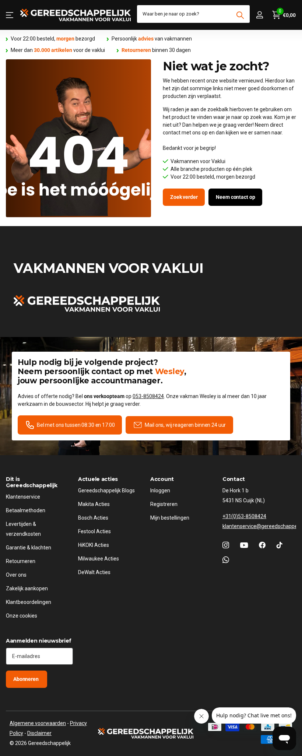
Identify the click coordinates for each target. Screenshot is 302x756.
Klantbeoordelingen (28, 602)
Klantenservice (23, 497)
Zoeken (240, 15)
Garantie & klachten (28, 548)
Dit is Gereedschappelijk (31, 482)
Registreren (164, 504)
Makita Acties (94, 504)
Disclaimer (39, 733)
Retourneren (20, 561)
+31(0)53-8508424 (244, 516)
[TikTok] (279, 545)
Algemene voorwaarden (38, 723)
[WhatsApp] (225, 559)
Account (162, 479)
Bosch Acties (93, 518)
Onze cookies (21, 616)
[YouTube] (244, 545)
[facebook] (262, 545)
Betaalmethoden (25, 510)
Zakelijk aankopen (27, 588)
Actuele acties (98, 479)
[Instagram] (225, 545)
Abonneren (26, 679)
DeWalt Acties (94, 572)
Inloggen (160, 490)
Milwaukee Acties (98, 559)
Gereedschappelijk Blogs (106, 490)
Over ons (16, 575)
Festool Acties (94, 531)
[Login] (259, 15)
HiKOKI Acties (93, 545)
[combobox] (193, 14)
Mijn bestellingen (169, 518)
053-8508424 (148, 396)
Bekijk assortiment (10, 15)
